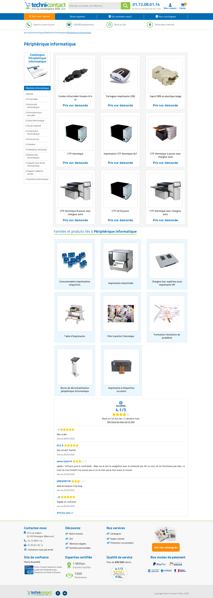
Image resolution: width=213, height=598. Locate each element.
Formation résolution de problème (167, 336)
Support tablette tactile (35, 172)
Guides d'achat (117, 538)
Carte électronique (35, 120)
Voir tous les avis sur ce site (121, 422)
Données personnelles (80, 547)
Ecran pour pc (33, 139)
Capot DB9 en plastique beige (165, 96)
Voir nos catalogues (166, 547)
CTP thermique (75, 154)
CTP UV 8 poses (120, 211)
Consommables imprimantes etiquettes (74, 283)
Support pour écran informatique (36, 164)
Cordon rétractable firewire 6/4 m (75, 97)
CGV (71, 538)
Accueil (27, 32)
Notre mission (76, 533)
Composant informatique (33, 132)
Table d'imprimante (74, 336)
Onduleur (31, 144)
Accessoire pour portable (34, 114)
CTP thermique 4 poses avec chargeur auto (165, 155)
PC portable (32, 99)
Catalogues (115, 533)
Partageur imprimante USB (120, 96)
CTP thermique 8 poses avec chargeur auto (75, 212)
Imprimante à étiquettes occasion (121, 389)
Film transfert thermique (121, 336)
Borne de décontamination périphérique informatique (75, 389)
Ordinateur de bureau (37, 149)
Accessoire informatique (33, 106)
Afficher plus (64, 512)
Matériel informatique (55, 32)
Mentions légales (77, 543)
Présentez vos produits (122, 542)
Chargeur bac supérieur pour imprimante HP (167, 283)
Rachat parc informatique (33, 156)
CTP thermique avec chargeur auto (165, 212)
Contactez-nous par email (40, 549)
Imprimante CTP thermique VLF (120, 154)
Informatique (37, 32)
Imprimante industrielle (120, 283)
